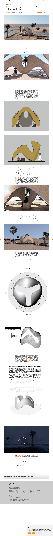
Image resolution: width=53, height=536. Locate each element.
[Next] (52, 239)
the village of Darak (29, 359)
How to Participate (11, 494)
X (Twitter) (24, 490)
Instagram (24, 491)
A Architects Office (32, 50)
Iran (21, 48)
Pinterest (24, 492)
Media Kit (31, 492)
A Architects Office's (29, 85)
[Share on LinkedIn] (39, 13)
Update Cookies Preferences (20, 499)
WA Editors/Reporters (18, 497)
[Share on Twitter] (35, 13)
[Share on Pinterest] (41, 13)
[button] (44, 1)
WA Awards (17, 492)
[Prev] (0, 239)
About (30, 490)
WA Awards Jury (10, 496)
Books (16, 496)
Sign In (11, 490)
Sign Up (9, 490)
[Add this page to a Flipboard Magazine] (42, 13)
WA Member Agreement (26, 499)
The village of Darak (25, 216)
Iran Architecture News (8, 12)
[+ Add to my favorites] (44, 13)
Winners (9, 495)
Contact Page (38, 490)
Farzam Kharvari (11, 4)
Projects (17, 491)
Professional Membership (11, 491)
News (16, 490)
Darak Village (24, 48)
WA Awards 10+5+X (32, 491)
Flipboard (24, 496)
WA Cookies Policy (15, 499)
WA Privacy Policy (10, 499)
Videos (16, 495)
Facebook (24, 495)
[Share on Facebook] (37, 13)
